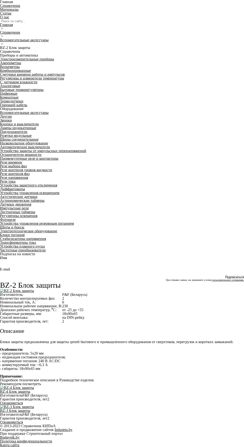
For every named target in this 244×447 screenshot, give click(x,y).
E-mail (5, 269)
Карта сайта (9, 445)
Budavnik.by (10, 437)
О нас (4, 17)
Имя (3, 258)
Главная (6, 25)
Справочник (10, 6)
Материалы (9, 9)
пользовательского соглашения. (228, 280)
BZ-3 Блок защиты (15, 411)
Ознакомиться (11, 403)
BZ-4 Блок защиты (15, 391)
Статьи (5, 13)
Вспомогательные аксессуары (24, 40)
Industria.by (63, 430)
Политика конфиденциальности (26, 441)
